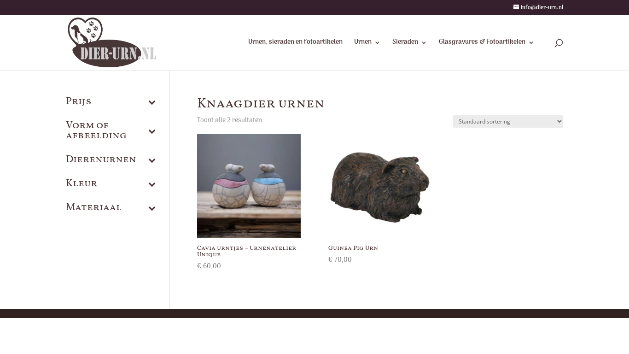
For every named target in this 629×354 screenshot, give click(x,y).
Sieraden (405, 43)
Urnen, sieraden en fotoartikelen (295, 43)
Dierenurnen (101, 161)
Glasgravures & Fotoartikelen (482, 43)
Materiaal (94, 209)
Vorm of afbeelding (96, 132)
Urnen (363, 43)
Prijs (79, 103)
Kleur (81, 185)
